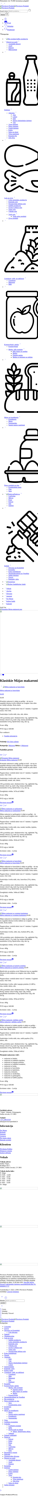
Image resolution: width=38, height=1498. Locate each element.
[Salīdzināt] (4, 756)
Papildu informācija (10, 736)
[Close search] (2, 1307)
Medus (15, 353)
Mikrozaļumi (12, 50)
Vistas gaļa (12, 209)
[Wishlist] (2, 675)
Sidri (14, 119)
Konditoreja (12, 419)
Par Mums (9, 599)
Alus (14, 115)
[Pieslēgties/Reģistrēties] (5, 19)
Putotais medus (18, 355)
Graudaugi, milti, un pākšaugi (14, 1372)
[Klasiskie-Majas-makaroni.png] (11, 609)
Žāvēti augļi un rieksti (15, 1430)
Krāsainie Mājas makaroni (9, 760)
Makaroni (11, 282)
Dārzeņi (11, 48)
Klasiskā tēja (12, 136)
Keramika (11, 570)
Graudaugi (12, 280)
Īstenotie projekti (5, 1140)
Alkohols (11, 113)
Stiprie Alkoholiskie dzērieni (22, 121)
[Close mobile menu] (1, 1317)
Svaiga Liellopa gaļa (15, 207)
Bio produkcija (23, 39)
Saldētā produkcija (14, 206)
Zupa (13, 582)
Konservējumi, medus (11, 1386)
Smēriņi (11, 506)
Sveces (10, 577)
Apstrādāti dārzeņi (14, 44)
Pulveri (10, 502)
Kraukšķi (7, 1384)
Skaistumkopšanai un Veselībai (18, 573)
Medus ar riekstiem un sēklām (23, 357)
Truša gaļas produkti (19, 216)
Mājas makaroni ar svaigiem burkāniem (13, 915)
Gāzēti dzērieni (13, 128)
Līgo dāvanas (12, 1332)
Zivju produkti (13, 218)
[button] (7, 802)
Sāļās (10, 1428)
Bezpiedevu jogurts (10, 1452)
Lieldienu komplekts (11, 1422)
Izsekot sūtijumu (5, 1153)
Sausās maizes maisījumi (16, 425)
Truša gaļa (11, 214)
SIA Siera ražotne (13, 742)
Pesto (10, 500)
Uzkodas (7, 1424)
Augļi (10, 46)
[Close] (1, 1309)
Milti (10, 284)
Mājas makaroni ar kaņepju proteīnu (12, 968)
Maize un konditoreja (11, 1410)
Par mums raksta (5, 1138)
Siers (10, 491)
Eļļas (10, 1450)
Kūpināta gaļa (13, 202)
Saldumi (11, 1433)
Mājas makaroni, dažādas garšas (11, 1022)
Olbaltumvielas (9, 1336)
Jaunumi (9, 596)
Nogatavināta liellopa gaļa (17, 204)
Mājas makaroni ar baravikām (10, 863)
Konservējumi (13, 346)
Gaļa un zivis (8, 1338)
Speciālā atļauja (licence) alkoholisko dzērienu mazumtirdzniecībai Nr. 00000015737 (18, 1284)
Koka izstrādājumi (14, 572)
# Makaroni (24, 745)
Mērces (10, 498)
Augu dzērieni (13, 124)
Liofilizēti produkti (14, 1426)
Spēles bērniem (13, 575)
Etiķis (10, 1441)
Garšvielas (11, 496)
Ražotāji (9, 604)
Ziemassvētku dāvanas (11, 1456)
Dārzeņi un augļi (11, 42)
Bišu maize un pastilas (20, 351)
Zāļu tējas (11, 138)
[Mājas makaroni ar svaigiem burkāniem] (19, 913)
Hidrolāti (7, 1454)
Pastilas (6, 1409)
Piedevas (17, 494)
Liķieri (15, 117)
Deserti (6, 1355)
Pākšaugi (11, 1382)
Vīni (14, 122)
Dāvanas (9, 594)
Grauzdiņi (7, 1327)
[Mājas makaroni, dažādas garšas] (19, 1020)
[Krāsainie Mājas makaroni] (19, 758)
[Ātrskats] (1, 756)
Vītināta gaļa (12, 211)
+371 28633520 (5, 1120)
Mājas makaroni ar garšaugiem (10, 811)
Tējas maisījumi (13, 134)
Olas (10, 489)
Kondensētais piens (14, 487)
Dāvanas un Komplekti (16, 568)
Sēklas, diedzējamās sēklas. (22, 1431)
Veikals (8, 588)
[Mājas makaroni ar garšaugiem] (19, 809)
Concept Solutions (13, 1292)
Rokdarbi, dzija (13, 579)
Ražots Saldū (21, 584)
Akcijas (8, 591)
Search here (4, 11)
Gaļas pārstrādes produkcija (17, 200)
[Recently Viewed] (5, 1298)
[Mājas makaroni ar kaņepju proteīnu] (19, 966)
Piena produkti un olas (11, 1401)
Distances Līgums (6, 1151)
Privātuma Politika (6, 1149)
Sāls (9, 504)
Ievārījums (7, 1407)
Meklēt (3, 15)
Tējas (10, 1475)
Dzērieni (7, 1468)
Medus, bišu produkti (15, 349)
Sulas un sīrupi (13, 132)
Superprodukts (9, 1367)
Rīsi (9, 1380)
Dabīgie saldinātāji (10, 1435)
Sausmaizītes (12, 423)
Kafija (10, 130)
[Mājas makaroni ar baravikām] (1, 687)
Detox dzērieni (13, 126)
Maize (10, 421)
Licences (3, 1136)
